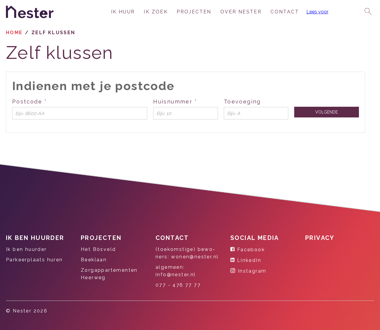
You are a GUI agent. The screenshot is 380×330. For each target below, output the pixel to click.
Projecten (194, 12)
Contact (284, 12)
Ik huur (123, 12)
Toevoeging (242, 101)
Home (14, 32)
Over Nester (241, 12)
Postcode (47, 101)
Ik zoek (156, 12)
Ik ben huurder (35, 237)
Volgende (326, 112)
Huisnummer (185, 101)
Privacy (320, 237)
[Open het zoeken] (368, 12)
